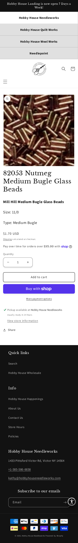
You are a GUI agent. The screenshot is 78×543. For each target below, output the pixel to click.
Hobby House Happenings (25, 399)
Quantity (8, 254)
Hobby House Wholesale (24, 373)
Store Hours (16, 427)
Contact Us (15, 418)
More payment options (39, 298)
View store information (22, 321)
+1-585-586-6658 (19, 469)
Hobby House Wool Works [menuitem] (39, 41)
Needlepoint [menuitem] (39, 53)
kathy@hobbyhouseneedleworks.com (34, 478)
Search (12, 363)
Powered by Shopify (54, 536)
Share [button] (12, 330)
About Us (14, 408)
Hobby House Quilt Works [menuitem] (39, 30)
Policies (13, 436)
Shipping (7, 239)
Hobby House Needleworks (33, 536)
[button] (5, 81)
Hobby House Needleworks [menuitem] (39, 18)
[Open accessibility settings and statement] (72, 502)
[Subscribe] (64, 502)
